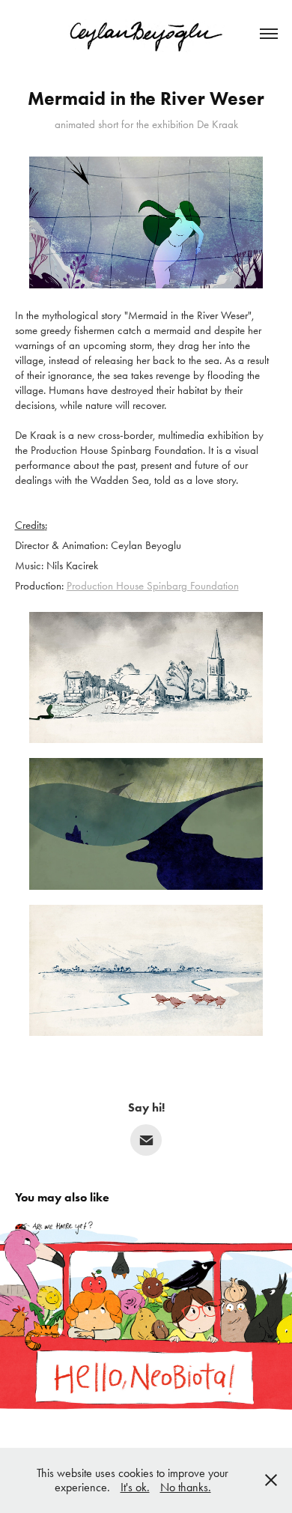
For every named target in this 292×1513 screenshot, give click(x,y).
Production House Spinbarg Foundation (153, 585)
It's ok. (135, 1487)
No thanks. (185, 1487)
